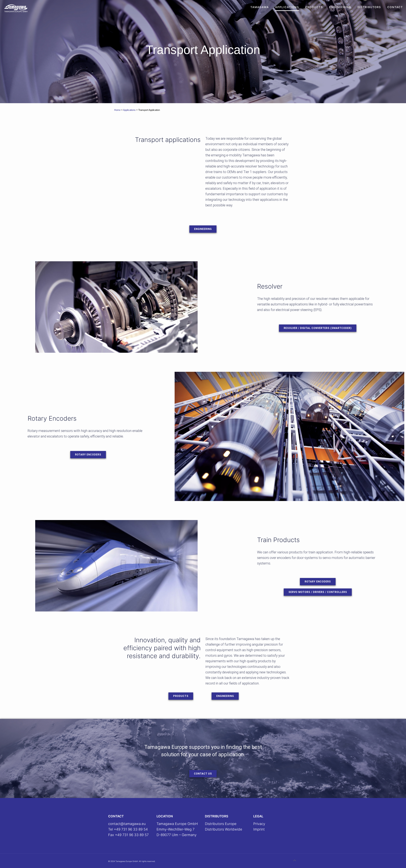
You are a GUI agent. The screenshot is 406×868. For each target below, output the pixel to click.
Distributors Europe (220, 824)
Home (117, 110)
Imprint (259, 829)
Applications (129, 110)
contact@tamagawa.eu (127, 824)
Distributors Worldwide (223, 829)
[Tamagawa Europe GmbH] (16, 8)
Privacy (259, 824)
